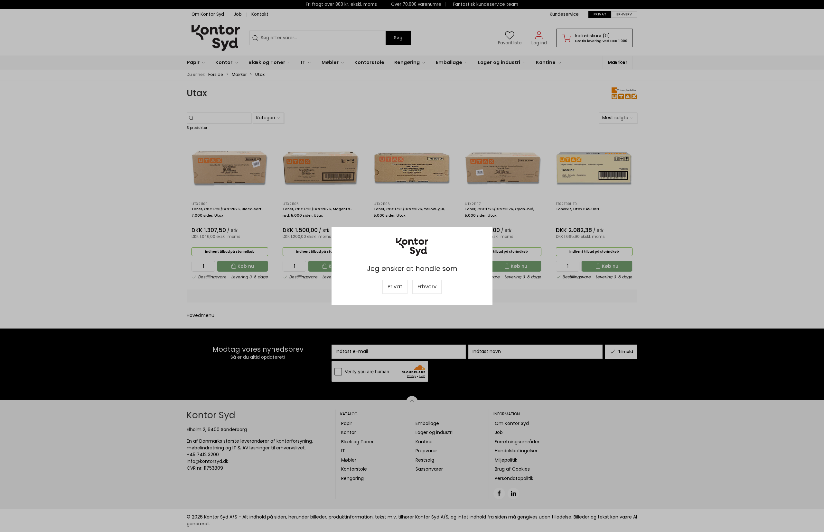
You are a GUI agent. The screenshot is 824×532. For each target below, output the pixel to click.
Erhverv (426, 286)
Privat (395, 286)
